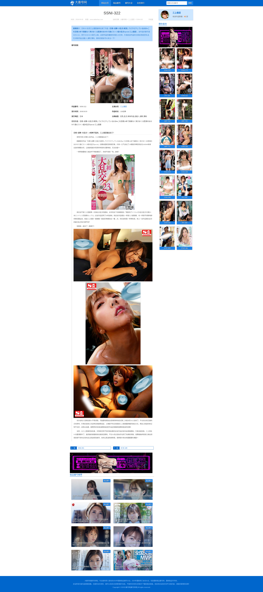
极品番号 (117, 3)
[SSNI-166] (184, 134)
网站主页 (105, 3)
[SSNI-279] (184, 58)
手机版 (150, 19)
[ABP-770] (167, 134)
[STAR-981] (184, 236)
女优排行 (140, 3)
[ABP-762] (167, 109)
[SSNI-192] (167, 211)
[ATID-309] (167, 236)
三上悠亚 (131, 19)
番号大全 (129, 3)
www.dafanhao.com (96, 19)
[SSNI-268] (167, 185)
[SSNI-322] (184, 84)
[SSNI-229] (167, 160)
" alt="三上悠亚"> (164, 20)
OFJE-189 (124, 448)
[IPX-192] (184, 185)
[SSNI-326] (184, 160)
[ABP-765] (184, 109)
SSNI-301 (81, 448)
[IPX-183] (184, 211)
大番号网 (123, 19)
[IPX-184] (167, 84)
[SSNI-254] (167, 58)
